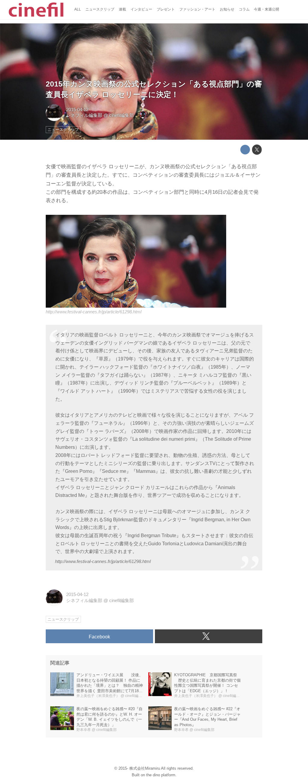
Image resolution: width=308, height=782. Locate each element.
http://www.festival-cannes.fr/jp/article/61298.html (93, 311)
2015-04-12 (77, 109)
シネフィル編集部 (84, 115)
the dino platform (160, 775)
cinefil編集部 (121, 115)
